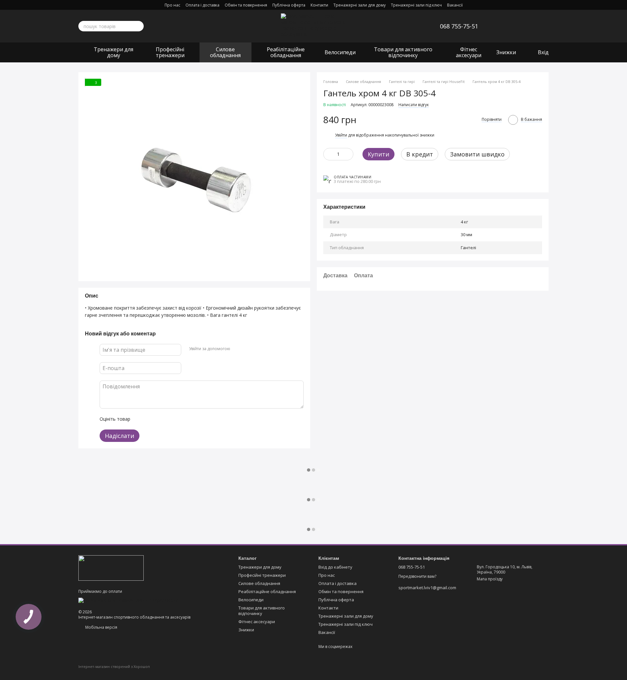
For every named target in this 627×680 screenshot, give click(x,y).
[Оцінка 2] (151, 419)
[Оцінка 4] (172, 419)
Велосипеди (340, 52)
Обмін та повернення (246, 5)
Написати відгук (413, 104)
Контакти (319, 5)
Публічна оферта (288, 5)
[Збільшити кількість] (348, 154)
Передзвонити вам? (417, 576)
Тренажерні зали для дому (359, 5)
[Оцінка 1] (141, 419)
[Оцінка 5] (183, 419)
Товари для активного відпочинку (403, 52)
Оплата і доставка (202, 5)
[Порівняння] (526, 26)
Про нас (172, 5)
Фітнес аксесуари (468, 52)
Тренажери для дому (113, 52)
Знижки (506, 52)
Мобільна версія (100, 627)
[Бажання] (509, 26)
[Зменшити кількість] (328, 154)
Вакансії (455, 5)
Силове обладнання (225, 52)
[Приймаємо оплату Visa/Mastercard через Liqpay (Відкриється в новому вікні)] (128, 600)
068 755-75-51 (459, 26)
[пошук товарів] (138, 26)
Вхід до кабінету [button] (335, 567)
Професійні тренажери (170, 52)
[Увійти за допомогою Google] (248, 349)
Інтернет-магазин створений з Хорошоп (114, 666)
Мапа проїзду (490, 579)
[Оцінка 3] (162, 419)
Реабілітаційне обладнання (286, 52)
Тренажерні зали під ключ (416, 5)
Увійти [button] (341, 135)
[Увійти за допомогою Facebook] (237, 349)
